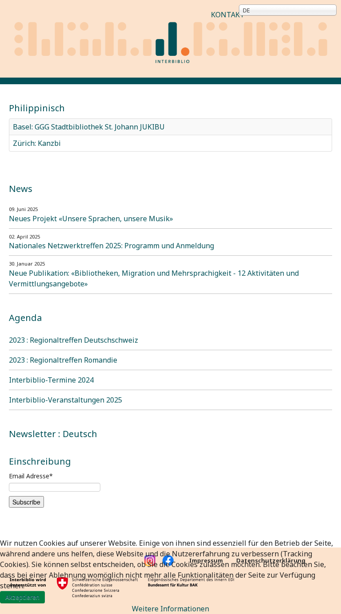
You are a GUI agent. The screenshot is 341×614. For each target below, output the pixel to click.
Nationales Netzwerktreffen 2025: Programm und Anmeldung (111, 245)
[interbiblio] (170, 38)
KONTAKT (228, 15)
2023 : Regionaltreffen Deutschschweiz (73, 340)
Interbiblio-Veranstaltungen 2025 (65, 400)
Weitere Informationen (170, 609)
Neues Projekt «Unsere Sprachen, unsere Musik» (91, 218)
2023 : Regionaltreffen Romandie (63, 360)
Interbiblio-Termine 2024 (51, 380)
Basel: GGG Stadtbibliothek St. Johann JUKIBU (89, 127)
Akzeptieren (22, 597)
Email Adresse (31, 476)
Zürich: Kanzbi (37, 143)
